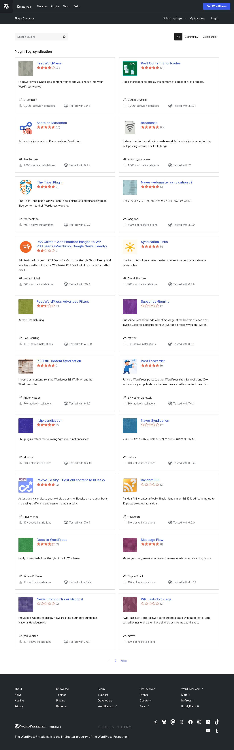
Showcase (62, 688)
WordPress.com (192, 688)
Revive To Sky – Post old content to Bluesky (71, 480)
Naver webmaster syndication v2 (166, 182)
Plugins (60, 700)
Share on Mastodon (52, 123)
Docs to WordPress (52, 540)
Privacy (19, 706)
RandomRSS (150, 480)
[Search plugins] (64, 36)
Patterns (61, 706)
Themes (61, 694)
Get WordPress (217, 6)
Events (144, 694)
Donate (146, 700)
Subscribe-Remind (155, 301)
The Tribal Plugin (49, 182)
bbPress (188, 700)
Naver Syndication (155, 420)
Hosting (19, 700)
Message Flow (152, 540)
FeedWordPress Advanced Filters (63, 301)
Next (124, 660)
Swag (145, 706)
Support (103, 694)
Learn (101, 688)
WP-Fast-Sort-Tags (156, 599)
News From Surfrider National (60, 599)
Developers (105, 700)
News (18, 694)
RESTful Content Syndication (59, 361)
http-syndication (49, 420)
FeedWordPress (49, 63)
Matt (185, 694)
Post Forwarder (153, 361)
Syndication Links (154, 242)
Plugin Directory (24, 18)
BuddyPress (190, 706)
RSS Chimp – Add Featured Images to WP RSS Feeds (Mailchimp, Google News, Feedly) (72, 244)
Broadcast (149, 123)
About (18, 688)
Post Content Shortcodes (161, 63)
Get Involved (147, 688)
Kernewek (55, 726)
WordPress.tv (107, 706)
